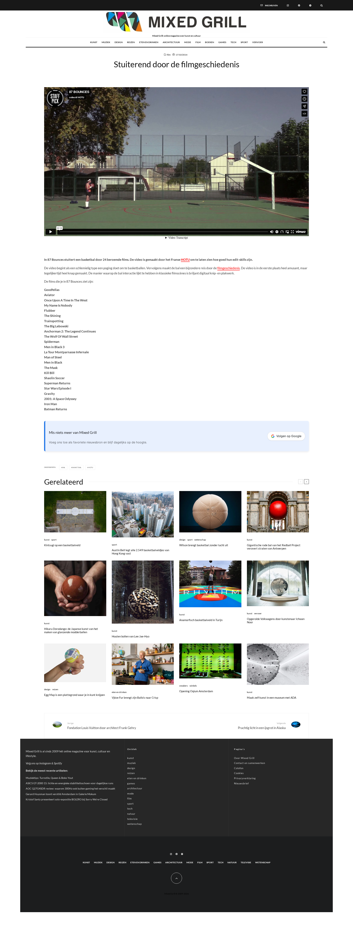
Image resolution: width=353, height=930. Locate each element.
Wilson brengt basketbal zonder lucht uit (203, 545)
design (119, 42)
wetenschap (200, 539)
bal (63, 467)
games (222, 42)
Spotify (58, 763)
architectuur (171, 42)
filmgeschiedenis (228, 268)
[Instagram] (287, 5)
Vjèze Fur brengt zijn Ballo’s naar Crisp (135, 697)
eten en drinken (148, 42)
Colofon (238, 768)
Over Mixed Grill (244, 758)
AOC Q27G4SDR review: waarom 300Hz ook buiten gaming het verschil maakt (70, 788)
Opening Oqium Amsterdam (196, 691)
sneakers (183, 685)
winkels (193, 685)
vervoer (257, 42)
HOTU (185, 260)
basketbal (76, 467)
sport (244, 42)
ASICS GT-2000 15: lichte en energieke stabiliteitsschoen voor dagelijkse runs (69, 783)
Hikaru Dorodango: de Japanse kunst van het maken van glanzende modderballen (71, 630)
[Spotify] (310, 5)
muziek (106, 42)
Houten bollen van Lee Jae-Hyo (130, 636)
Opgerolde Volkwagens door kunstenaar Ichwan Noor (275, 620)
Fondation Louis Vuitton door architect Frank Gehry (101, 726)
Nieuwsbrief (241, 783)
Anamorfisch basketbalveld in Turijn (200, 620)
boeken (209, 42)
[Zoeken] (321, 5)
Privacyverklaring (245, 778)
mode (187, 42)
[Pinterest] (299, 5)
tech (233, 42)
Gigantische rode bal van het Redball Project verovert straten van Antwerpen (273, 546)
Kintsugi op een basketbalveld (62, 545)
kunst (93, 42)
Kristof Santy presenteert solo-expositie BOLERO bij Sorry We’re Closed (67, 799)
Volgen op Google (288, 436)
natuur (131, 813)
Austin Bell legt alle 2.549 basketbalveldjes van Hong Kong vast (140, 551)
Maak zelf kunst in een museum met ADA (271, 697)
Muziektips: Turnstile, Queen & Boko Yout (49, 777)
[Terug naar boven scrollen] (176, 878)
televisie (132, 818)
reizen (131, 42)
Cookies (239, 773)
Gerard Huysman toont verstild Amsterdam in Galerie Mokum (61, 794)
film (198, 42)
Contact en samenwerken (249, 763)
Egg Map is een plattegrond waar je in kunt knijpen (74, 694)
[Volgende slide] (306, 481)
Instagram (45, 763)
